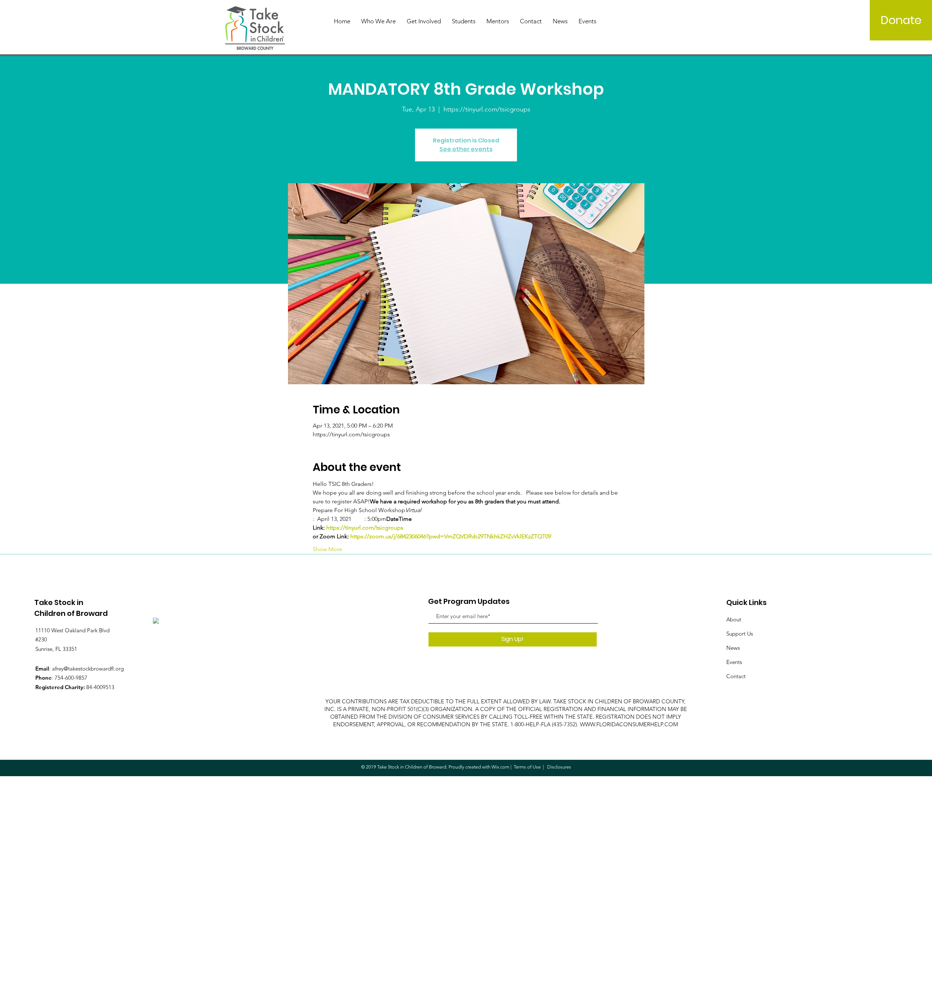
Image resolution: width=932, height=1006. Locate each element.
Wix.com (500, 767)
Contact (736, 676)
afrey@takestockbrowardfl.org (88, 668)
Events (734, 662)
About (733, 619)
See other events (466, 149)
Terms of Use (527, 767)
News (733, 647)
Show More (327, 549)
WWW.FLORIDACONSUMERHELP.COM (629, 724)
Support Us (739, 633)
